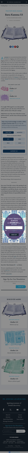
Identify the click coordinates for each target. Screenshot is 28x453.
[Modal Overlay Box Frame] (14, 226)
